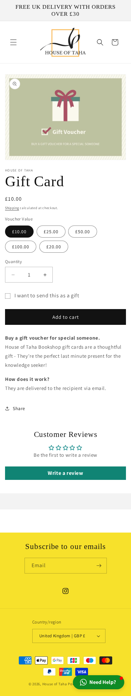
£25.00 (51, 232)
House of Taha (54, 684)
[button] (13, 42)
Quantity (13, 261)
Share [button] (19, 408)
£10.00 (19, 232)
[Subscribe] (99, 566)
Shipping (12, 208)
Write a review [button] (65, 473)
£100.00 (20, 247)
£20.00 (53, 247)
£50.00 (82, 232)
